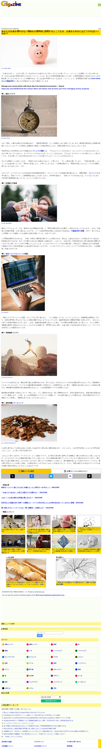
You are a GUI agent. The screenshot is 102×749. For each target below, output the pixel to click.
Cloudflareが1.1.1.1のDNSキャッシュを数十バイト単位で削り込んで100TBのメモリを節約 (32, 715)
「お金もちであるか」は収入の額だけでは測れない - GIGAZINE (24, 492)
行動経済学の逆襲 (77, 231)
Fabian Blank (7, 68)
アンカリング (18, 403)
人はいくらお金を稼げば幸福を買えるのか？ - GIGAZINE (21, 498)
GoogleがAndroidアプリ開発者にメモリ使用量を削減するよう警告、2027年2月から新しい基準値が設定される (38, 720)
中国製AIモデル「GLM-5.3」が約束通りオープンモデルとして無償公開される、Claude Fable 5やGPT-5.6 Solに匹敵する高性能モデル (46, 731)
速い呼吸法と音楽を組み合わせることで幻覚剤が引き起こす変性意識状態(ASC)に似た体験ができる (35, 726)
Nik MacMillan (7, 223)
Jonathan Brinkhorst (9, 443)
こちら (28, 709)
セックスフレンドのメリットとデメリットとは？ (19, 723)
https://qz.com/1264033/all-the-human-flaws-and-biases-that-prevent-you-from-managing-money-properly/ (45, 89)
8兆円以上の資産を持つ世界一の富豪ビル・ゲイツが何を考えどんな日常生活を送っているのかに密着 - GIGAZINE (42, 503)
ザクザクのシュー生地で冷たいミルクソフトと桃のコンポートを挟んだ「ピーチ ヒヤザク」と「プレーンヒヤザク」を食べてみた (25, 584)
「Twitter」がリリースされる (13, 736)
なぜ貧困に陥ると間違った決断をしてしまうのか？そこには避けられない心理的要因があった (13, 551)
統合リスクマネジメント (14, 254)
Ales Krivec (6, 138)
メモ (99, 29)
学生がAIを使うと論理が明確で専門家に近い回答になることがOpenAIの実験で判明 (30, 728)
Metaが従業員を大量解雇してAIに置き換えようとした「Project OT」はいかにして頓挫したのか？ (34, 734)
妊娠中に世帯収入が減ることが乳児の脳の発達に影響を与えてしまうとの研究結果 (63, 531)
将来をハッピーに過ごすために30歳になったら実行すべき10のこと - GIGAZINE (30, 487)
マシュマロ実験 (38, 151)
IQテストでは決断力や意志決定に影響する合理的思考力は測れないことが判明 (89, 550)
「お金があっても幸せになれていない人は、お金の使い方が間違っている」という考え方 (89, 529)
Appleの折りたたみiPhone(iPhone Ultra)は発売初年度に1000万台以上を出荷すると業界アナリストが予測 (37, 718)
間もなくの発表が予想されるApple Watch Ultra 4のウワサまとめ (24, 712)
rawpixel (5, 312)
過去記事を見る (51, 701)
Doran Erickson (8, 377)
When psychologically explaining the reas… (50, 595)
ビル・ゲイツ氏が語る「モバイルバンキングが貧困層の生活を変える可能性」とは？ (63, 551)
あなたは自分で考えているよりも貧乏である (13, 530)
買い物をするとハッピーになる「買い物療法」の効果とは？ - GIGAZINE (27, 508)
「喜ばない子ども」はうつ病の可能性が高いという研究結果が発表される (38, 550)
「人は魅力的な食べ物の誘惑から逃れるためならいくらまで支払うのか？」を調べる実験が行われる (38, 531)
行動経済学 (10, 81)
